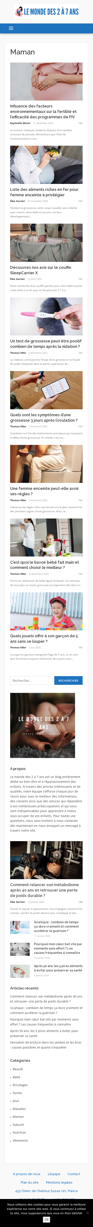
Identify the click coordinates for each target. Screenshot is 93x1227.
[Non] (87, 1213)
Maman (18, 1117)
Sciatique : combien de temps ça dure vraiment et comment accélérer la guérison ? (56, 926)
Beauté (18, 1069)
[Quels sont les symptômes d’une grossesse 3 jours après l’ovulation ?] (46, 390)
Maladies (19, 1109)
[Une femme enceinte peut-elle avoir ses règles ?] (46, 463)
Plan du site (29, 1182)
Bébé (16, 1077)
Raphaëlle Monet (20, 123)
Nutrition (19, 1132)
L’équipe (54, 1174)
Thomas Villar (18, 352)
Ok (46, 1219)
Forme (17, 1093)
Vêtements (20, 1140)
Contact (74, 1174)
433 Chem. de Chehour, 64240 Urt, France (46, 1191)
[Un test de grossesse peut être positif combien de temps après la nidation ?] (46, 316)
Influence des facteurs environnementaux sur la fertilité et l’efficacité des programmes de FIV (43, 111)
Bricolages (20, 1085)
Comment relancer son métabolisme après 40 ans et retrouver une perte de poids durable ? (44, 890)
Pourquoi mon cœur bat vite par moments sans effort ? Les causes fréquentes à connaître (58, 948)
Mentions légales (59, 1182)
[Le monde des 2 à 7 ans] (46, 11)
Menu (9, 28)
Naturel (18, 1125)
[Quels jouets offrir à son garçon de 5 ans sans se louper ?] (46, 611)
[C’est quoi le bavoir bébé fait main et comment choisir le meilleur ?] (46, 537)
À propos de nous (26, 1174)
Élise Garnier (17, 201)
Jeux (16, 1101)
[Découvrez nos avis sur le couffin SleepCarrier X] (46, 242)
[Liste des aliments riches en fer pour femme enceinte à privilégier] (46, 164)
